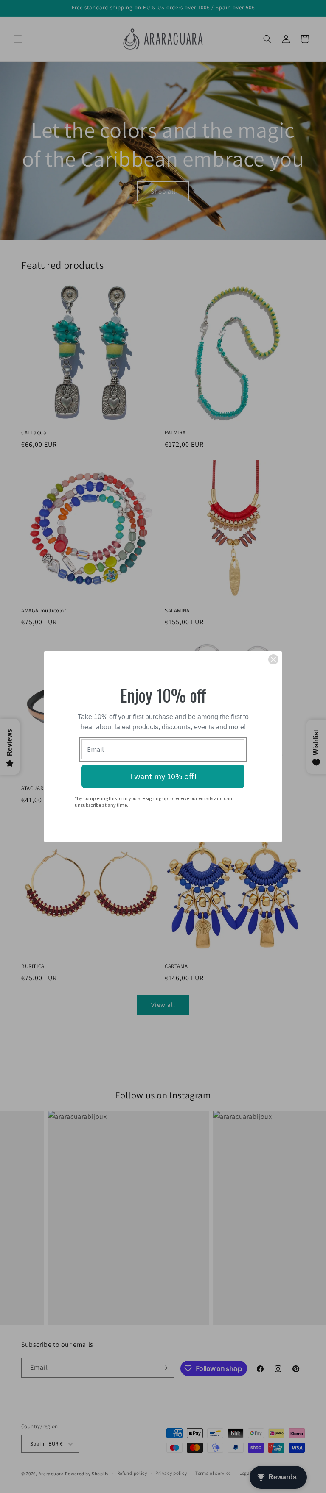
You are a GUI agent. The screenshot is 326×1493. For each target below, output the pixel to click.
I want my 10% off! (163, 776)
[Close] (273, 659)
